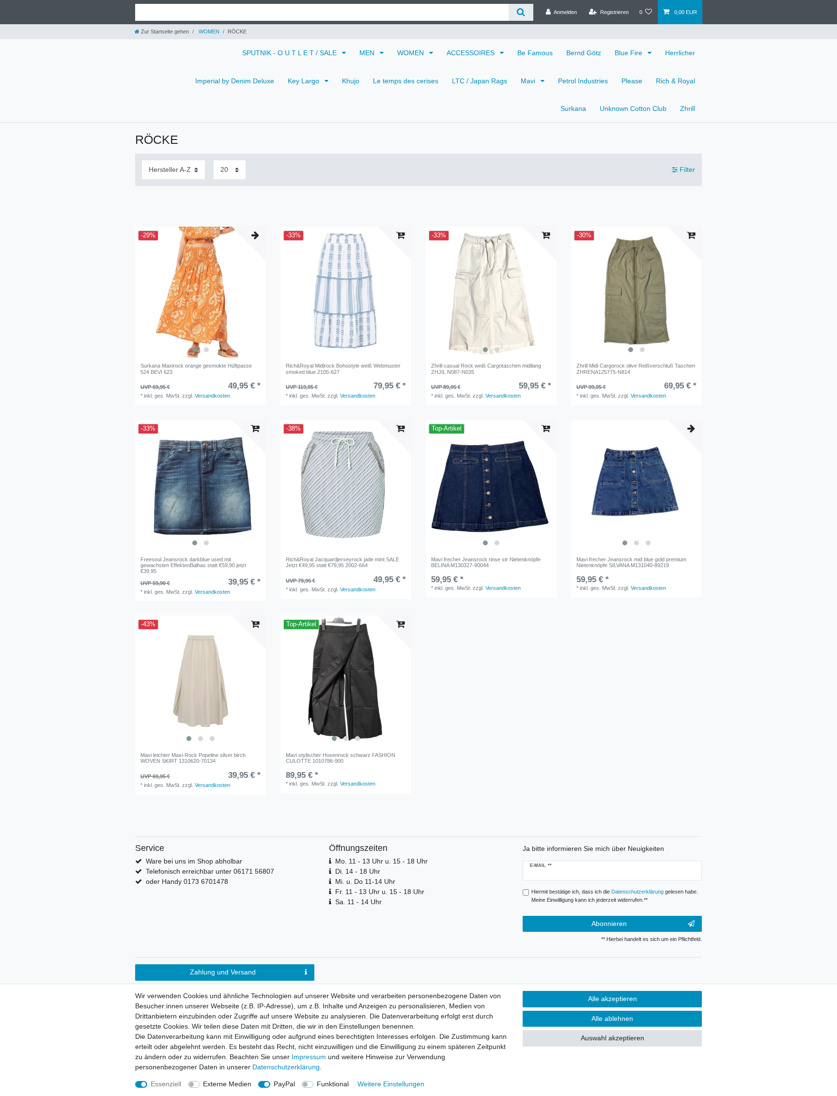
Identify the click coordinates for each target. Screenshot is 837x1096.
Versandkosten (212, 396)
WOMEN (208, 31)
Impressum (309, 1057)
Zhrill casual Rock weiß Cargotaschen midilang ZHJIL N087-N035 (486, 368)
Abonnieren (609, 923)
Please (631, 81)
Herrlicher (680, 53)
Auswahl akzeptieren (612, 1038)
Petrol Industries (583, 81)
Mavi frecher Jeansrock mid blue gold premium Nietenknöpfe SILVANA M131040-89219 (631, 562)
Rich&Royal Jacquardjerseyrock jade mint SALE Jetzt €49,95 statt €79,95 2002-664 (342, 562)
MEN (367, 53)
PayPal (284, 1084)
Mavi (529, 81)
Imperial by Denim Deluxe (234, 81)
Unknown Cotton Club (633, 108)
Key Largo (304, 81)
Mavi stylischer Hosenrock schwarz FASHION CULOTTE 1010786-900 (340, 758)
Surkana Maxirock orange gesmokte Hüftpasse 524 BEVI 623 (196, 368)
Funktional (333, 1084)
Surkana (573, 108)
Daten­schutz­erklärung (286, 1067)
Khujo (350, 81)
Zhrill (687, 108)
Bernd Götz (583, 53)
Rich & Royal (675, 81)
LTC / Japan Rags (479, 81)
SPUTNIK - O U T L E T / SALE (290, 53)
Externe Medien (227, 1084)
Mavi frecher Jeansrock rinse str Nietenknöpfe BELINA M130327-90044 (486, 562)
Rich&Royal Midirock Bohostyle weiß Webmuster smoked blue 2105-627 (343, 368)
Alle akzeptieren (612, 999)
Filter (686, 169)
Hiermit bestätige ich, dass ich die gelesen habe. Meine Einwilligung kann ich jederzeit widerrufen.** (614, 896)
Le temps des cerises (405, 81)
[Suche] (521, 12)
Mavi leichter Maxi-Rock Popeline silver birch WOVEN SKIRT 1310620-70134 (193, 758)
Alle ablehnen (612, 1018)
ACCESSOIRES (471, 53)
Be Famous (535, 53)
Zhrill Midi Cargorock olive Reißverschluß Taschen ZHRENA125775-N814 (635, 368)
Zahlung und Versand (223, 972)
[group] (200, 292)
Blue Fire (629, 53)
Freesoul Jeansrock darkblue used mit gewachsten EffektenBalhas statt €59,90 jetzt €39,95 (193, 565)
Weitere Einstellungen (390, 1084)
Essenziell (166, 1084)
